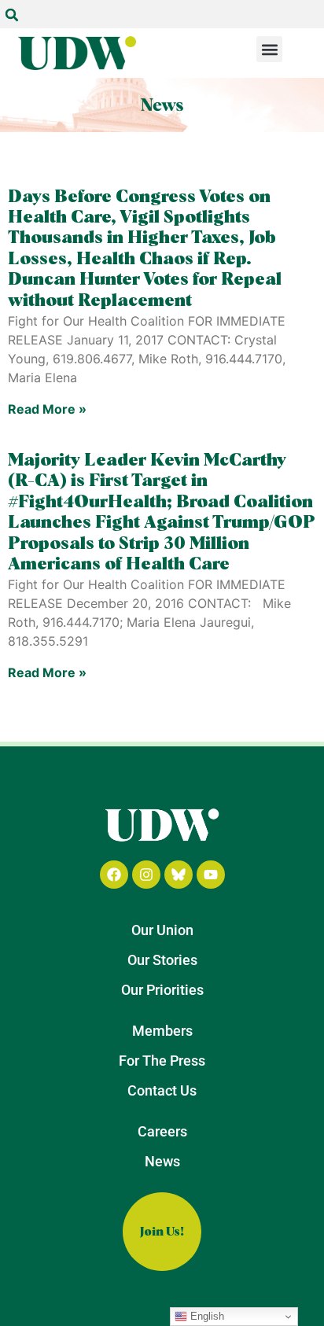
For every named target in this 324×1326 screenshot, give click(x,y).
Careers (162, 1131)
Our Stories (162, 960)
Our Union (162, 930)
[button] (12, 15)
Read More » (47, 409)
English (205, 1316)
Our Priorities (162, 990)
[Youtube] (211, 874)
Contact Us (162, 1090)
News (162, 1161)
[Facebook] (114, 874)
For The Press (162, 1060)
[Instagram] (146, 874)
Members (162, 1030)
